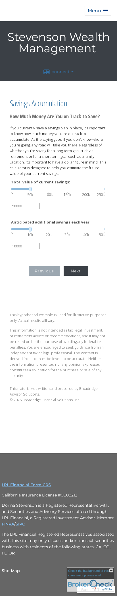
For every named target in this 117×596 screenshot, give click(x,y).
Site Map (11, 570)
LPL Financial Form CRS (26, 484)
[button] (98, 11)
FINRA (8, 524)
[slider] (58, 189)
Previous (44, 271)
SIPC (20, 524)
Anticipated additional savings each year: (51, 222)
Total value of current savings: (40, 182)
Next (76, 271)
